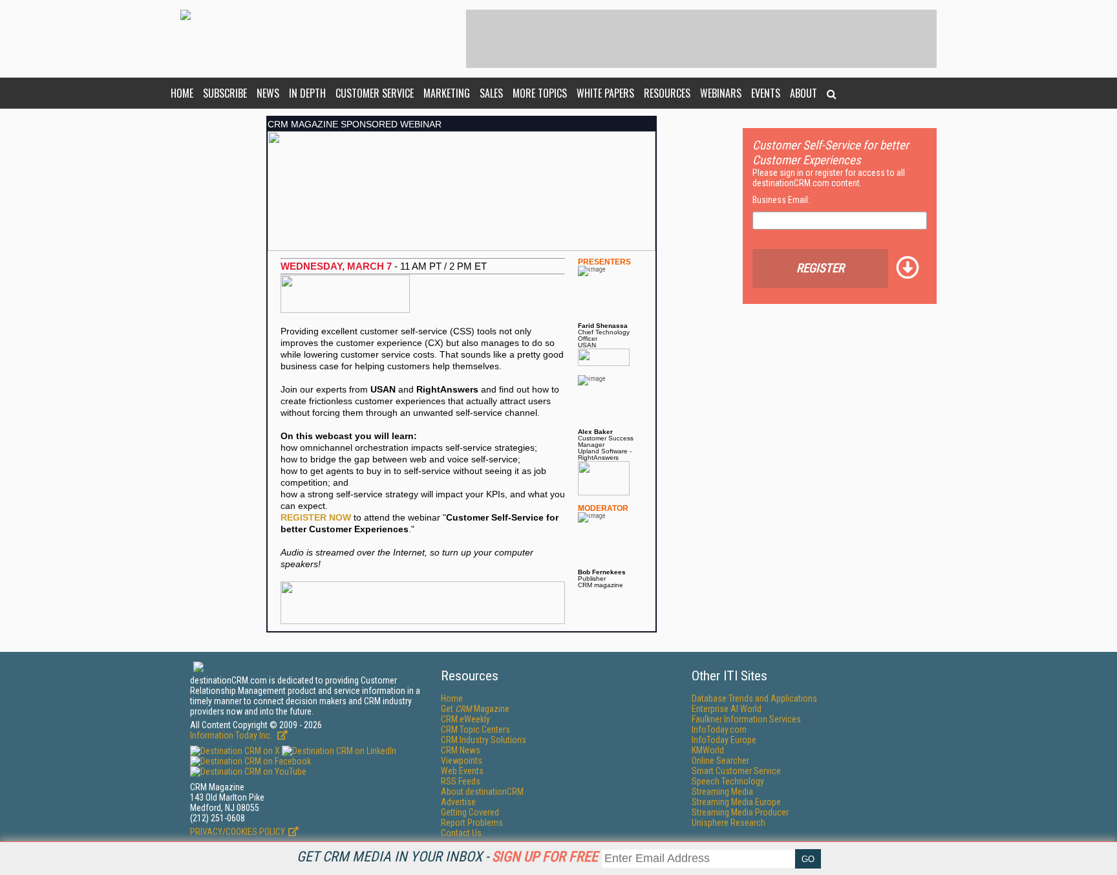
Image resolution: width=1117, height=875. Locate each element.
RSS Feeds (460, 781)
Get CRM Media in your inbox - (447, 856)
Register (820, 268)
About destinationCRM (482, 791)
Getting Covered (470, 812)
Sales (491, 93)
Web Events (462, 771)
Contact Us (461, 833)
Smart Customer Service (736, 771)
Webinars (720, 93)
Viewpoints (461, 760)
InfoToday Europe (724, 740)
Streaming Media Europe (736, 802)
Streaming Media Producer (740, 812)
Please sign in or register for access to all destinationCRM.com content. (828, 177)
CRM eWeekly (465, 719)
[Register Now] (461, 134)
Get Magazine (475, 709)
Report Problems (472, 822)
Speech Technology (728, 781)
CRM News (460, 750)
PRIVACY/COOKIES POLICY (237, 831)
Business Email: (781, 200)
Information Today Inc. (232, 735)
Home (182, 93)
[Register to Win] (423, 587)
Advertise (458, 802)
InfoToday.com (719, 729)
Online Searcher (720, 760)
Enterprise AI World (726, 709)
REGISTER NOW (316, 517)
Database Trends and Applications (754, 698)
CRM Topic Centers (475, 729)
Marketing (446, 93)
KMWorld (708, 750)
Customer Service (374, 93)
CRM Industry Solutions (483, 740)
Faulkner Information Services (746, 719)
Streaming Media (722, 791)
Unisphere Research (728, 822)
